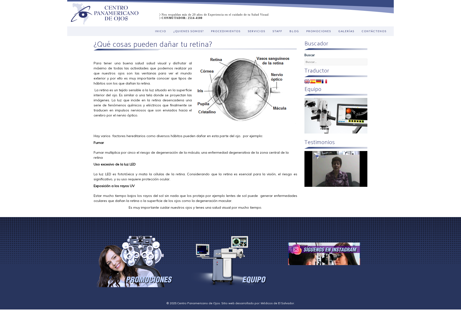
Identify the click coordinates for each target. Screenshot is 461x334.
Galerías (346, 31)
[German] (318, 81)
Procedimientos (226, 31)
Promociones (318, 31)
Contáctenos (374, 31)
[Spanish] (312, 81)
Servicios (256, 31)
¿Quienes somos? (188, 31)
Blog (294, 31)
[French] (324, 81)
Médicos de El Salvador (277, 303)
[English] (307, 81)
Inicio (160, 31)
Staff (277, 31)
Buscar (309, 55)
